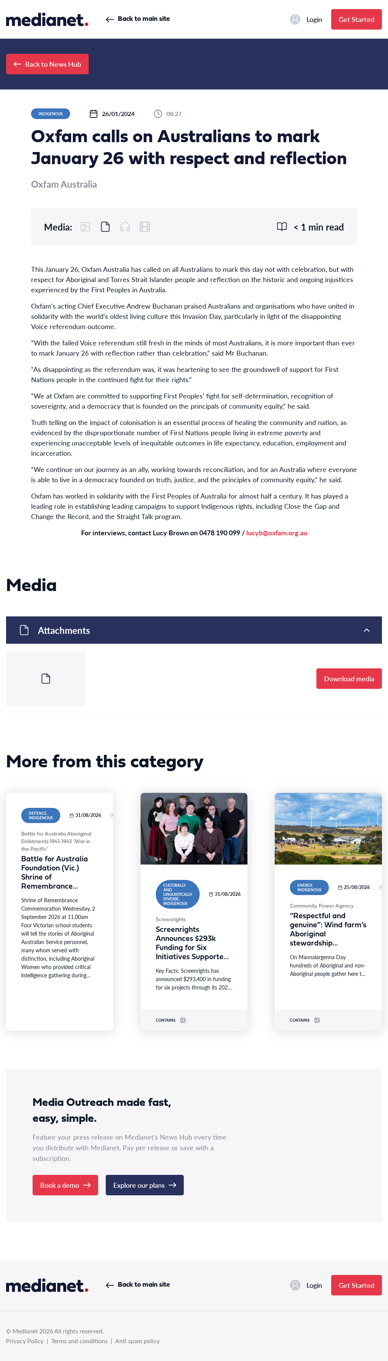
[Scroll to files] (105, 227)
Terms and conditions (79, 1340)
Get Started (356, 19)
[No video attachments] (145, 227)
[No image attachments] (86, 227)
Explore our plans (139, 1185)
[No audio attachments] (125, 227)
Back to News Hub (53, 64)
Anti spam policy (137, 1340)
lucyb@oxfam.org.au (276, 532)
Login (314, 19)
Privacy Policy (25, 1340)
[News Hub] (47, 19)
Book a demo (59, 1185)
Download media (349, 678)
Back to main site (144, 19)
